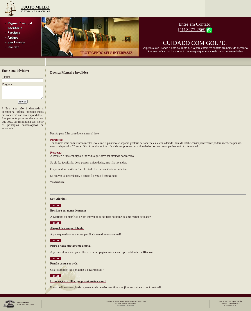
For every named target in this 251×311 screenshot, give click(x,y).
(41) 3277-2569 (191, 29)
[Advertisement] (20, 154)
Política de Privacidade (125, 305)
